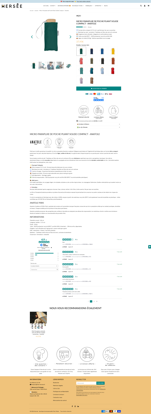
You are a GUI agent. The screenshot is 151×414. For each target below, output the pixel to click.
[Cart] (148, 5)
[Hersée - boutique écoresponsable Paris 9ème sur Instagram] (75, 406)
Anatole (36, 10)
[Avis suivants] (97, 301)
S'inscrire (100, 383)
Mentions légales (58, 385)
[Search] (141, 5)
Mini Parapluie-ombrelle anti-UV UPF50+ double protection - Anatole (38, 332)
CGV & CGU (56, 388)
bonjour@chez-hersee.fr (38, 384)
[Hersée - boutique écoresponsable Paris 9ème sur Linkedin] (78, 406)
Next (70, 36)
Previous (32, 36)
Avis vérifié (120, 239)
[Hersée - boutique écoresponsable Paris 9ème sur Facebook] (72, 406)
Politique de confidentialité (61, 391)
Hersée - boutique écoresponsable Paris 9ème (46, 411)
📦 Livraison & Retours (83, 124)
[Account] (144, 5)
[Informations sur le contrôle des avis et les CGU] (51, 247)
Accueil (46, 5)
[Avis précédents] (88, 301)
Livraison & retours (58, 394)
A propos (98, 5)
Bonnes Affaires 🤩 (64, 5)
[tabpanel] (33, 65)
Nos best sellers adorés (83, 1)
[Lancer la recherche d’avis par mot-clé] (57, 269)
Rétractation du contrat (60, 400)
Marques (89, 5)
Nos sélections (77, 5)
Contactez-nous (57, 397)
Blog (106, 5)
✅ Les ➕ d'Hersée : (82, 127)
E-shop (52, 5)
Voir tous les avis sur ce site (44, 250)
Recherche (56, 382)
